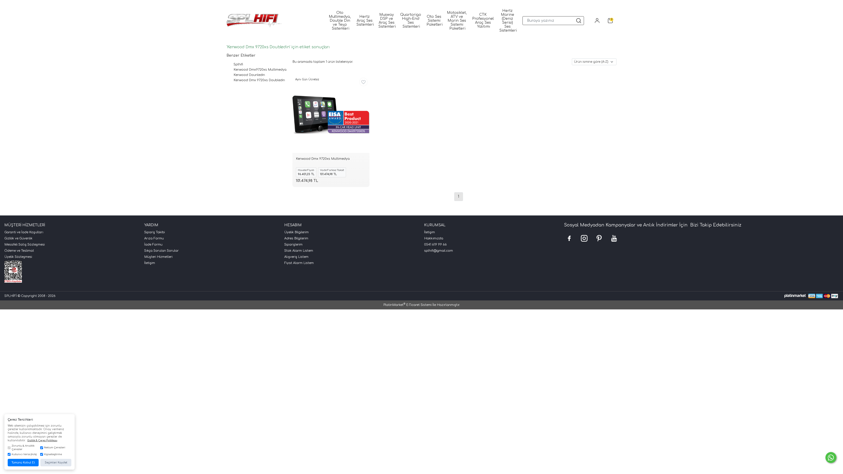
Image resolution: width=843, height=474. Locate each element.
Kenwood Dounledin (249, 75)
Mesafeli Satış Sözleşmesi (24, 244)
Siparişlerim (293, 244)
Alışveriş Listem (296, 257)
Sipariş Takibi (154, 232)
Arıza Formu (154, 238)
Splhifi (238, 64)
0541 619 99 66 (435, 244)
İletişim (149, 263)
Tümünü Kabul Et (23, 462)
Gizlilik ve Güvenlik (18, 238)
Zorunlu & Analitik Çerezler (23, 447)
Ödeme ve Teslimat (19, 250)
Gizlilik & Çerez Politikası (42, 440)
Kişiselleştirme (53, 454)
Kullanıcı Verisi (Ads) (24, 454)
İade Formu (153, 244)
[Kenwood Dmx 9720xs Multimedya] (330, 114)
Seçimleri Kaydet (56, 462)
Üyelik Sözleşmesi (18, 257)
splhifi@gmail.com (438, 250)
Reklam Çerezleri (54, 447)
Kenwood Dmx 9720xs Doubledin (259, 80)
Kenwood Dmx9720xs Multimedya (260, 69)
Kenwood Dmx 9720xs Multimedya (323, 158)
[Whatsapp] (830, 457)
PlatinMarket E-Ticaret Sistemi (407, 305)
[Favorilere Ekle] (363, 82)
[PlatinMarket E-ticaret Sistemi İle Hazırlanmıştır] (795, 296)
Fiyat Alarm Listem (299, 263)
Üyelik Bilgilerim (296, 232)
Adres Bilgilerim (296, 238)
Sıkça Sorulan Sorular (161, 250)
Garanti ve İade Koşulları (23, 232)
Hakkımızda (433, 238)
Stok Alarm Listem (298, 250)
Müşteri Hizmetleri (158, 257)
